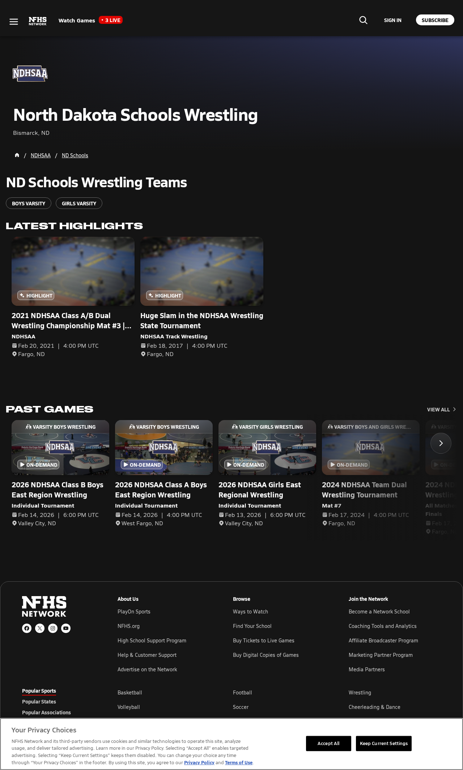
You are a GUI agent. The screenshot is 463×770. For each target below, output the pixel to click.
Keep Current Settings (384, 743)
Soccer (241, 706)
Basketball (130, 692)
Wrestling (360, 692)
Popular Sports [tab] (39, 690)
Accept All (328, 743)
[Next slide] (440, 443)
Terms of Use (238, 762)
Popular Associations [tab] (46, 712)
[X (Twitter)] (39, 628)
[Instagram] (53, 628)
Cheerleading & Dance (374, 706)
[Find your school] (363, 19)
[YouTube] (66, 628)
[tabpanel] (279, 707)
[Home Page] (17, 155)
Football (242, 692)
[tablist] (58, 701)
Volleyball (129, 706)
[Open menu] (13, 21)
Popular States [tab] (39, 701)
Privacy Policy (199, 762)
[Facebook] (26, 628)
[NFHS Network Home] (38, 21)
